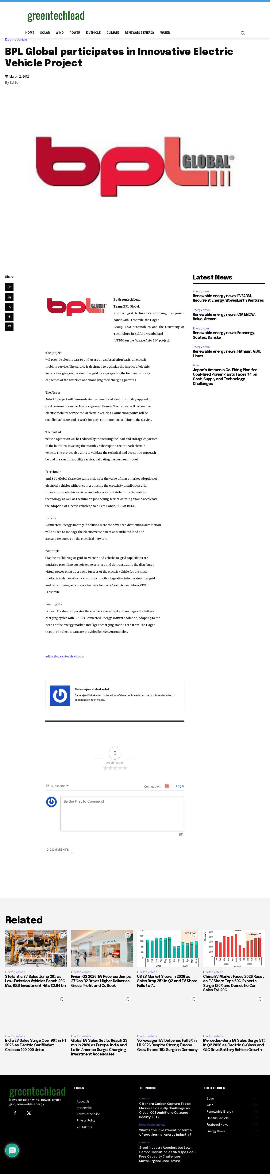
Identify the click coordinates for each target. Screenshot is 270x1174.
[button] (243, 33)
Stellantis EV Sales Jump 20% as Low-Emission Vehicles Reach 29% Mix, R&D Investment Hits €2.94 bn (35, 981)
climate (144, 1098)
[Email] (9, 327)
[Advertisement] (166, 15)
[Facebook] (9, 317)
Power (197, 365)
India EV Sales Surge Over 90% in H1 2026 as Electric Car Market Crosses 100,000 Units (35, 1045)
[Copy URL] (9, 287)
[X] (9, 307)
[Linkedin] (9, 297)
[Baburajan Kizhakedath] (60, 696)
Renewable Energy (152, 1125)
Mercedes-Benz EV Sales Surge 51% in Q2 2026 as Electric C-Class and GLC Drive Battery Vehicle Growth (234, 1045)
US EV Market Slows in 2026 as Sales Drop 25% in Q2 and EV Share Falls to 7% (167, 981)
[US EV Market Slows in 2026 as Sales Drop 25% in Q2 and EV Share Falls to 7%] (168, 948)
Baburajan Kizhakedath (93, 689)
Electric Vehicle (16, 39)
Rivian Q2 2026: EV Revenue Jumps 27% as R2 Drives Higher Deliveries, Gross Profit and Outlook (101, 981)
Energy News (201, 291)
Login (179, 786)
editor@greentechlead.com (64, 656)
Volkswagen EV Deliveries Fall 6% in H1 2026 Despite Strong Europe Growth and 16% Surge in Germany (167, 1045)
